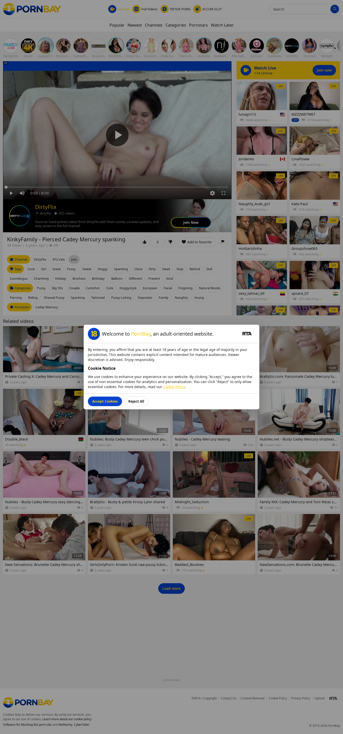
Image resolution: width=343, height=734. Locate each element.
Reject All (136, 401)
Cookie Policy (174, 386)
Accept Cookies (105, 401)
